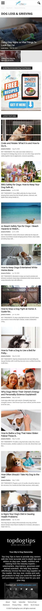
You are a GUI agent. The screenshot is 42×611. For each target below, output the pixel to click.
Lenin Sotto (4, 48)
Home (2, 8)
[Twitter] (26, 589)
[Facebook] (10, 589)
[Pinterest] (21, 589)
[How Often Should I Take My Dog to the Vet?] (21, 461)
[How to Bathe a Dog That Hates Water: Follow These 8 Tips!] (21, 420)
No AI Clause (35, 605)
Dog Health (9, 8)
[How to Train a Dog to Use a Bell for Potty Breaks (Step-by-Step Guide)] (21, 337)
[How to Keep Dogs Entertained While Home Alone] (21, 254)
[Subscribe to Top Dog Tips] (21, 91)
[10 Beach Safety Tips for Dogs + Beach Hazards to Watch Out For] (21, 213)
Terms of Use (32, 602)
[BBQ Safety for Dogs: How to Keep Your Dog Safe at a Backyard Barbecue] (21, 171)
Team (14, 602)
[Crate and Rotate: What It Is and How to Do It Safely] (21, 130)
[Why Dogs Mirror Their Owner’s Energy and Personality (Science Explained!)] (21, 378)
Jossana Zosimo (6, 149)
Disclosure (6, 605)
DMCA (26, 605)
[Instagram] (16, 589)
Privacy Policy (16, 605)
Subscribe (22, 602)
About (8, 602)
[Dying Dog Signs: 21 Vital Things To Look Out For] (21, 33)
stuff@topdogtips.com (26, 585)
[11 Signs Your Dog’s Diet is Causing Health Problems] (21, 501)
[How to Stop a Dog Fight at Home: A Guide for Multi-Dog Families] (21, 296)
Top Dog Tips (7, 557)
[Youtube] (31, 589)
